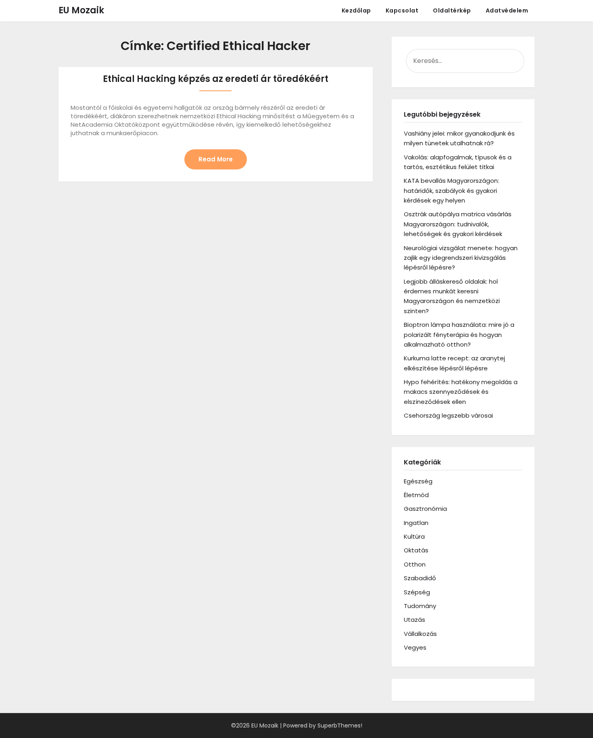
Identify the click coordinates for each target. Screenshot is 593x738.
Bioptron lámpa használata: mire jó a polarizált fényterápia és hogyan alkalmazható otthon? (459, 334)
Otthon (415, 564)
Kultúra (414, 536)
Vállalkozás (420, 633)
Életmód (416, 495)
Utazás (414, 619)
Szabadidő (420, 578)
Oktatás (416, 550)
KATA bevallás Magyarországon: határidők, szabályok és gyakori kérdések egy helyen (451, 190)
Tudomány (420, 606)
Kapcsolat (402, 10)
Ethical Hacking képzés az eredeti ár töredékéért (215, 79)
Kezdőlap (356, 10)
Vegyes (415, 647)
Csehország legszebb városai (448, 415)
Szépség (417, 592)
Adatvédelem (507, 10)
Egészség (418, 481)
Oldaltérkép (452, 10)
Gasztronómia (425, 508)
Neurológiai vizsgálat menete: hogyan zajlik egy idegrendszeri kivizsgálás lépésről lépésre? (461, 258)
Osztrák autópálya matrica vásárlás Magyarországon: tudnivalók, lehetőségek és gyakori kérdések (458, 224)
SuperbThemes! (339, 725)
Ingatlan (416, 522)
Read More (215, 159)
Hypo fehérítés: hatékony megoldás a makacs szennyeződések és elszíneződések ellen (461, 392)
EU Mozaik (81, 10)
